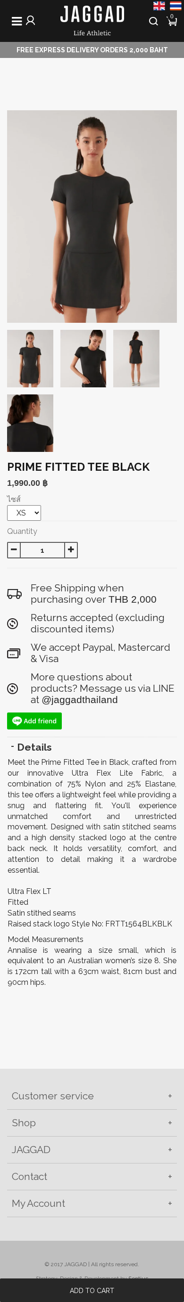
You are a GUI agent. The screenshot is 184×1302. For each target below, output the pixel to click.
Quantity (22, 531)
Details (34, 747)
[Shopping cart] (172, 20)
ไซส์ (14, 499)
